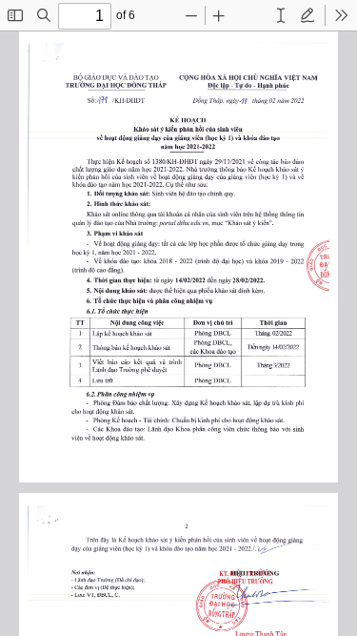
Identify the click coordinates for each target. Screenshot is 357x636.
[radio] (281, 15)
